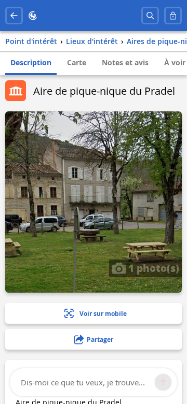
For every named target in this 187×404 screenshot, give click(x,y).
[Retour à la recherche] (14, 15)
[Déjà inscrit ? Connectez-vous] (173, 15)
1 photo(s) (152, 268)
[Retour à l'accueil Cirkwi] (32, 15)
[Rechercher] (150, 15)
